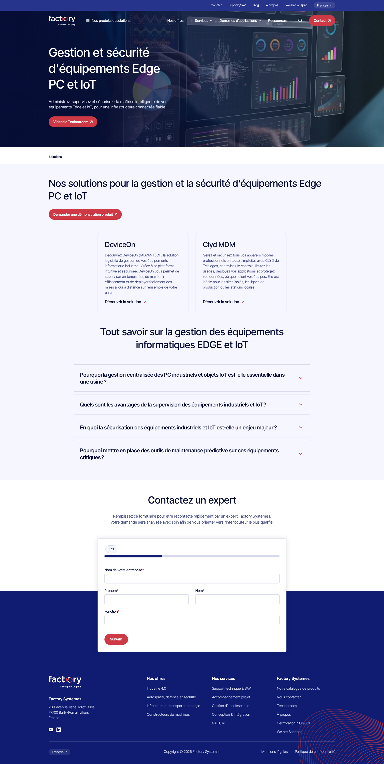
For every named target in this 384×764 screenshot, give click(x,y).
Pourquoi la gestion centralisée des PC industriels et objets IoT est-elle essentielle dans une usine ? (182, 378)
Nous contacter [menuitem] (289, 697)
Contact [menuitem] (216, 5)
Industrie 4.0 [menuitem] (156, 688)
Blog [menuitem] (256, 5)
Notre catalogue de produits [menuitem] (298, 688)
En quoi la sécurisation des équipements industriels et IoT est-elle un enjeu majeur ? (178, 427)
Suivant (116, 639)
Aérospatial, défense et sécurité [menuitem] (171, 697)
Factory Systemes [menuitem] (293, 678)
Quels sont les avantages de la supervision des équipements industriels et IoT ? (173, 404)
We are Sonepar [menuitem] (296, 5)
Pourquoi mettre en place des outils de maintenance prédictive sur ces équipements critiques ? (179, 454)
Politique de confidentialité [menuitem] (315, 751)
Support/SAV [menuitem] (237, 5)
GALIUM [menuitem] (218, 723)
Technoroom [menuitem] (287, 705)
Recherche (300, 20)
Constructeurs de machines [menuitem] (168, 714)
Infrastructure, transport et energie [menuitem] (173, 705)
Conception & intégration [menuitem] (231, 714)
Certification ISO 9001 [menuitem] (293, 723)
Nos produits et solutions (111, 20)
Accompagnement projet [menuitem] (231, 697)
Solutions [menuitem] (55, 156)
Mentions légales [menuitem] (274, 751)
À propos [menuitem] (272, 5)
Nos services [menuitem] (223, 678)
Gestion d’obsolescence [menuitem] (230, 705)
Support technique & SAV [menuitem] (231, 688)
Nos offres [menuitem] (156, 678)
